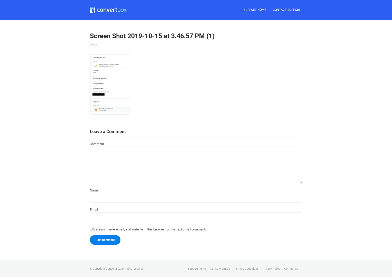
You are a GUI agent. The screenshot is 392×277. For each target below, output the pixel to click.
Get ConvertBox (220, 268)
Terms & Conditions (246, 268)
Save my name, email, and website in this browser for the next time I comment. (149, 229)
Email (94, 210)
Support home (197, 268)
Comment (97, 144)
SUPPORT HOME (255, 10)
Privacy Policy (271, 268)
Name (94, 190)
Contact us (291, 268)
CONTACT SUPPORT (287, 10)
